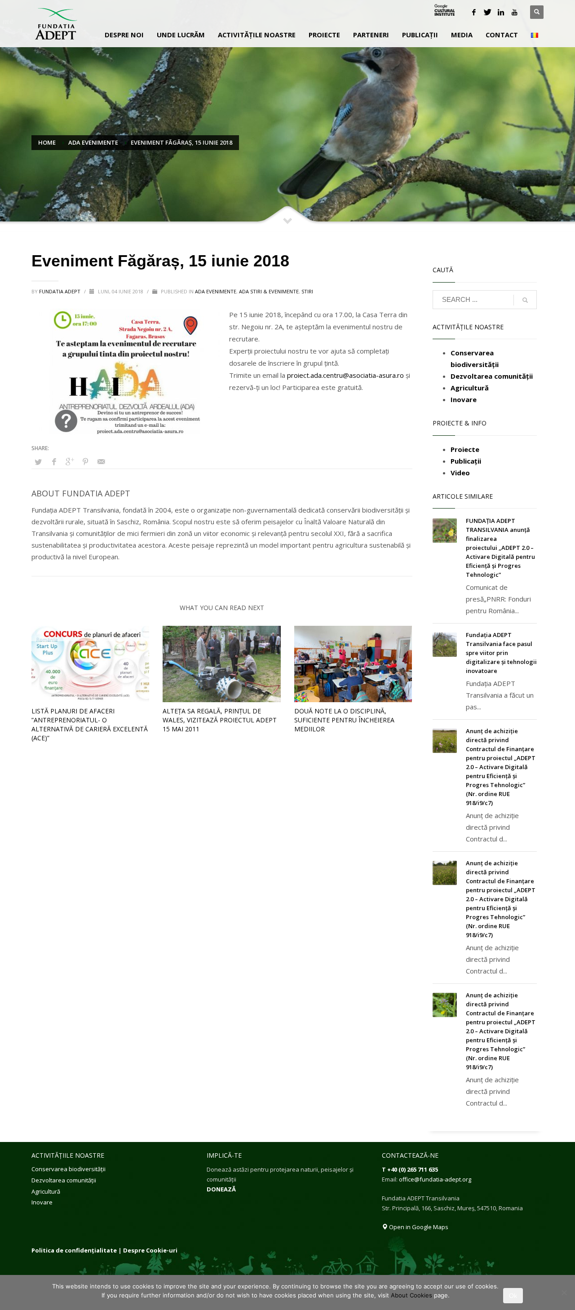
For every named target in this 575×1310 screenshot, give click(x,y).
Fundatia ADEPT (60, 291)
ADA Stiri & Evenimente (269, 291)
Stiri (307, 291)
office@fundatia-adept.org (435, 1179)
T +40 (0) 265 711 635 (410, 1169)
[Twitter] (487, 12)
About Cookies (411, 1295)
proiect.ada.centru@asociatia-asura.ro (345, 375)
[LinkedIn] (501, 12)
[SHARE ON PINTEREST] (85, 461)
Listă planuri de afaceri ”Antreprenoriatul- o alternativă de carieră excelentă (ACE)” (89, 724)
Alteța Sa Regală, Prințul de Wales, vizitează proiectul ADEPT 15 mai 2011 (220, 720)
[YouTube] (514, 12)
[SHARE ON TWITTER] (38, 462)
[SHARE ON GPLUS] (69, 461)
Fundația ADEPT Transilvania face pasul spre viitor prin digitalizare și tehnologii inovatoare (501, 653)
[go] (525, 300)
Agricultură (45, 1191)
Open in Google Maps (418, 1227)
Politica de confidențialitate (74, 1250)
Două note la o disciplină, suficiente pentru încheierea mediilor (344, 720)
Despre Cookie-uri (150, 1250)
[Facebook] (474, 12)
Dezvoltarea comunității (63, 1180)
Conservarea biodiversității (68, 1169)
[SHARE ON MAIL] (101, 461)
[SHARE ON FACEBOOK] (54, 461)
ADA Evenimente (215, 291)
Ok (513, 1295)
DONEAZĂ (221, 1189)
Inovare (42, 1202)
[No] (563, 1292)
